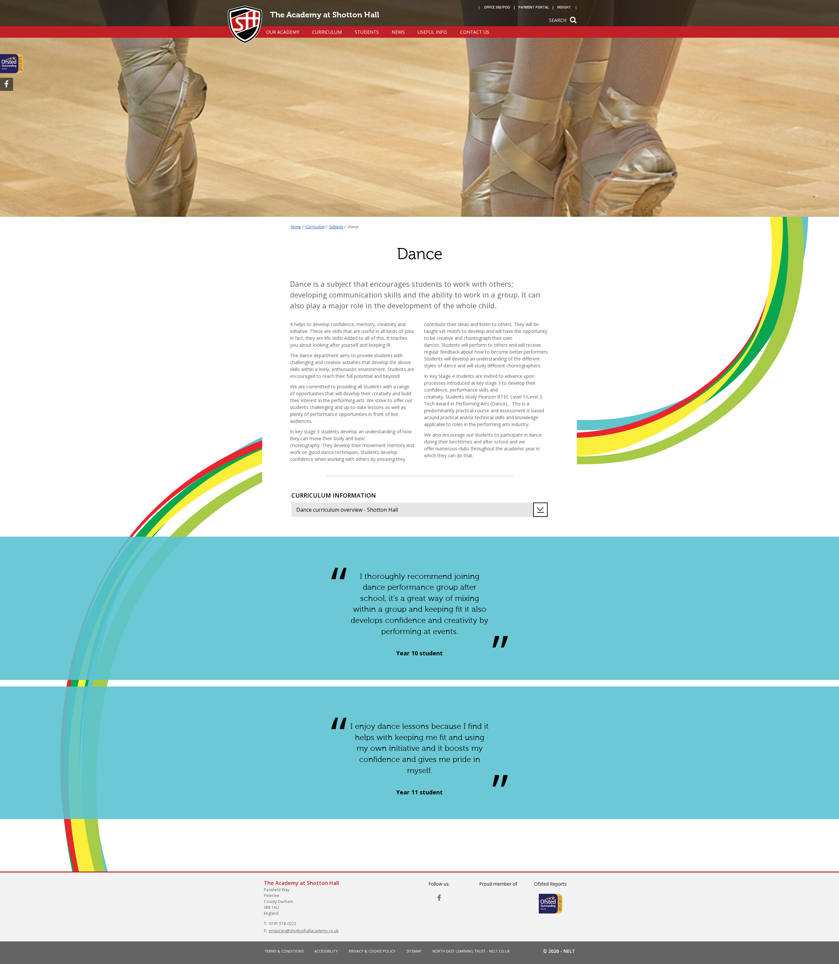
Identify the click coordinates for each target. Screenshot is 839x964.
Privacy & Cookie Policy (372, 951)
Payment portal (533, 7)
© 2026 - (559, 951)
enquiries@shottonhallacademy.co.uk (304, 930)
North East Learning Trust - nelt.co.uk (471, 951)
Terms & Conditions (283, 951)
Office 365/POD (497, 7)
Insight (564, 7)
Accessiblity (326, 951)
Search (557, 20)
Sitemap (413, 951)
